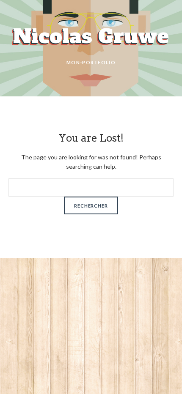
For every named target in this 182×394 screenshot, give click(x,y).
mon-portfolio (91, 62)
